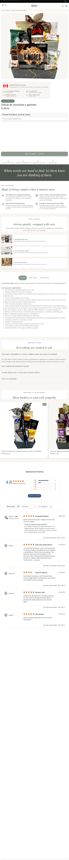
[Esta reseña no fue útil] (62, 538)
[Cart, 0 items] (66, 6)
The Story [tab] (23, 278)
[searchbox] (10, 506)
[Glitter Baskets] (34, 6)
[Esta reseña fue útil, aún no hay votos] (58, 566)
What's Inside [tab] (33, 278)
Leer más (37, 560)
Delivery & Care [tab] (44, 278)
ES (65, 1)
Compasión (8, 10)
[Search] (6, 5)
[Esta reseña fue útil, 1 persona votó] (58, 538)
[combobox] (28, 506)
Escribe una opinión (34, 496)
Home (3, 10)
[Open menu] (2, 5)
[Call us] (63, 6)
